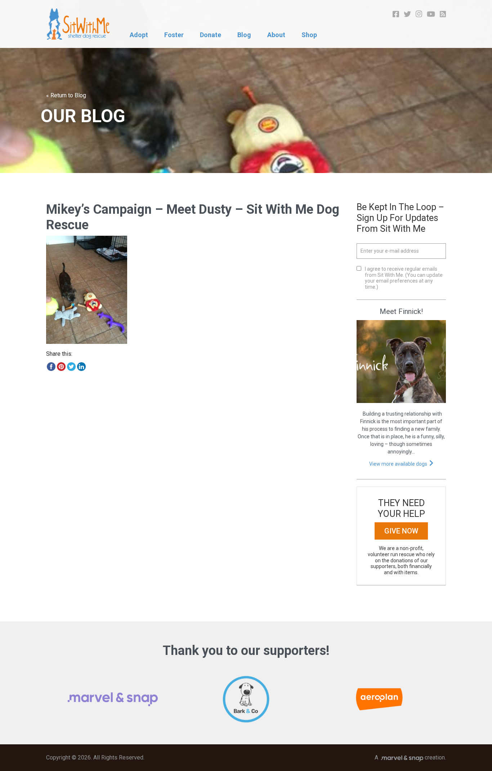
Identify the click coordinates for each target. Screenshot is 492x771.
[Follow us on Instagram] (419, 13)
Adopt (139, 35)
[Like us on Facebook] (396, 13)
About (276, 35)
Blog (244, 35)
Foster (174, 35)
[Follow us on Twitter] (407, 13)
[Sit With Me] (78, 24)
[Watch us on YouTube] (431, 13)
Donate (210, 35)
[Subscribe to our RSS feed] (443, 13)
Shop (309, 35)
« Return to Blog (66, 95)
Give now (401, 531)
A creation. (410, 757)
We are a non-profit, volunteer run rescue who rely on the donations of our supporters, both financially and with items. (401, 560)
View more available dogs (398, 464)
